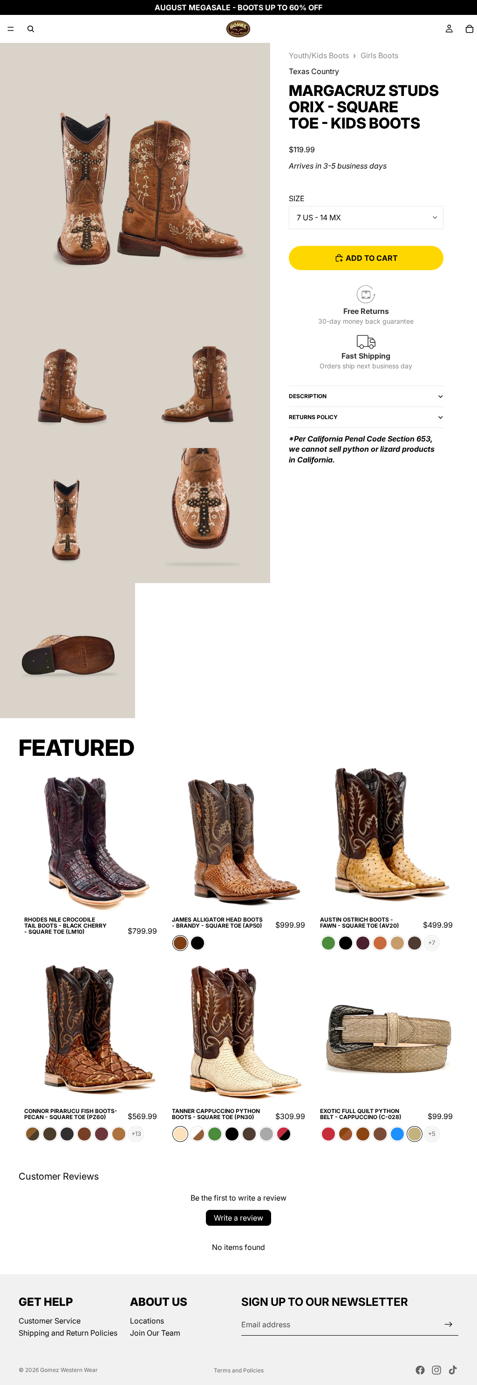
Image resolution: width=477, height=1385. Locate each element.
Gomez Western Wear (69, 1369)
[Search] (30, 29)
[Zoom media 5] (202, 515)
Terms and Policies (239, 1370)
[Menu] (10, 29)
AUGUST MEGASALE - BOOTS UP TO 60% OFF (238, 7)
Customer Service (50, 1320)
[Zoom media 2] (67, 380)
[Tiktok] (452, 1370)
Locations (147, 1320)
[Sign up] (448, 1324)
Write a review (238, 1217)
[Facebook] (420, 1370)
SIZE (297, 198)
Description (308, 396)
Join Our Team (155, 1333)
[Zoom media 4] (67, 515)
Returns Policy (313, 417)
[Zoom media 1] (135, 178)
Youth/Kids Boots (319, 55)
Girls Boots (379, 55)
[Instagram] (436, 1370)
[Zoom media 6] (67, 650)
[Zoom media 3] (202, 380)
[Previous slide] (33, 838)
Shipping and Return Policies (68, 1333)
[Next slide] (149, 838)
